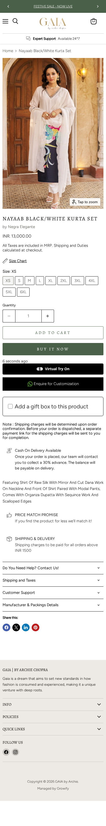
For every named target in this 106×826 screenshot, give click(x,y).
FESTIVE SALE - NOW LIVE (53, 6)
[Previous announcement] (8, 6)
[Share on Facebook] (6, 627)
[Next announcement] (98, 6)
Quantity (9, 305)
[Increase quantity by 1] (48, 316)
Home (8, 51)
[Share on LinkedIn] (26, 627)
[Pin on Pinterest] (35, 627)
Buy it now (53, 349)
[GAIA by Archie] (53, 23)
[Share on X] (16, 627)
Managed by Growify (53, 788)
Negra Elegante (21, 226)
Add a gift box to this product (51, 406)
